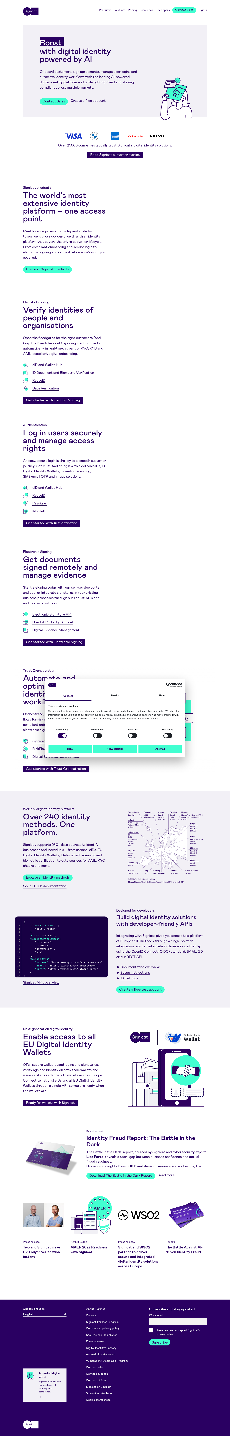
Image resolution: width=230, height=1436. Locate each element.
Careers (91, 1315)
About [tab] (161, 695)
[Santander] (136, 136)
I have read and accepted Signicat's (178, 1332)
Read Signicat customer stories (115, 154)
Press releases (95, 1341)
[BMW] (94, 136)
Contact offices (96, 1380)
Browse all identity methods (48, 877)
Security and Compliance (101, 1334)
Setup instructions (135, 972)
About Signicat (95, 1308)
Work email (156, 1315)
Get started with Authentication (51, 523)
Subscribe (160, 1342)
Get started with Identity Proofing (53, 400)
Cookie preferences (98, 1399)
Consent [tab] (68, 696)
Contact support (97, 1373)
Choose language (34, 1308)
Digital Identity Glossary (101, 1347)
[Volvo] (156, 136)
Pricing (132, 9)
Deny (70, 748)
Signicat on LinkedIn (98, 1386)
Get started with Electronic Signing (54, 642)
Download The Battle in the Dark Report (120, 1175)
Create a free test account (140, 989)
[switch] (97, 735)
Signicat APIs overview (41, 982)
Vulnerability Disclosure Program (107, 1360)
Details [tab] (115, 695)
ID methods (129, 978)
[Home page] (30, 10)
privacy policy (164, 1334)
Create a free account (88, 100)
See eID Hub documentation (44, 886)
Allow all (160, 748)
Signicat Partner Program (102, 1321)
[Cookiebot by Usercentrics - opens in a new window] (168, 685)
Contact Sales (184, 9)
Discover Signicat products (47, 269)
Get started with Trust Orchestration (56, 768)
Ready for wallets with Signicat (50, 1102)
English (28, 1314)
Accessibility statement (101, 1354)
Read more (166, 1175)
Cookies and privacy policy (102, 1328)
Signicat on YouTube (99, 1393)
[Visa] (73, 136)
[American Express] (115, 136)
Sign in (203, 9)
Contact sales (95, 1367)
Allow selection (115, 748)
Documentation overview (140, 967)
